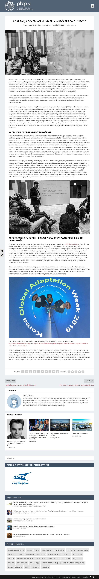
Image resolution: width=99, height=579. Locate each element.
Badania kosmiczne (16, 550)
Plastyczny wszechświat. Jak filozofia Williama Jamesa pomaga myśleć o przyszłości (41, 534)
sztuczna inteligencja (51, 563)
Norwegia (40, 559)
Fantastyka (58, 550)
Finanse (71, 550)
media (11, 559)
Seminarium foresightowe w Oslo (59, 434)
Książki (66, 554)
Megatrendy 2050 (25, 559)
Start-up (34, 563)
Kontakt (85, 577)
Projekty (77, 559)
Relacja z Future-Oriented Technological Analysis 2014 (16, 443)
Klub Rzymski (54, 554)
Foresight (55, 25)
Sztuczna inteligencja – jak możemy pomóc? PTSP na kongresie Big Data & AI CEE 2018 (38, 436)
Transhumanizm (15, 567)
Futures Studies (24, 506)
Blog (33, 577)
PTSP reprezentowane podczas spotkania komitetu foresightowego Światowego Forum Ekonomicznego (48, 511)
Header (30, 554)
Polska (30, 506)
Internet (40, 554)
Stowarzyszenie (41, 577)
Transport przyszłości (80, 433)
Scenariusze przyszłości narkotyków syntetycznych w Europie (33, 527)
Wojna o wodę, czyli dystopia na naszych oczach (29, 519)
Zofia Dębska (37, 25)
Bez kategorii (33, 550)
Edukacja (22, 536)
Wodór (45, 567)
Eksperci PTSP (51, 577)
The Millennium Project (39, 506)
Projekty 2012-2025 (64, 577)
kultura (77, 554)
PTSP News (32, 513)
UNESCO (61, 25)
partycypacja (53, 559)
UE (27, 567)
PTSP (27, 513)
